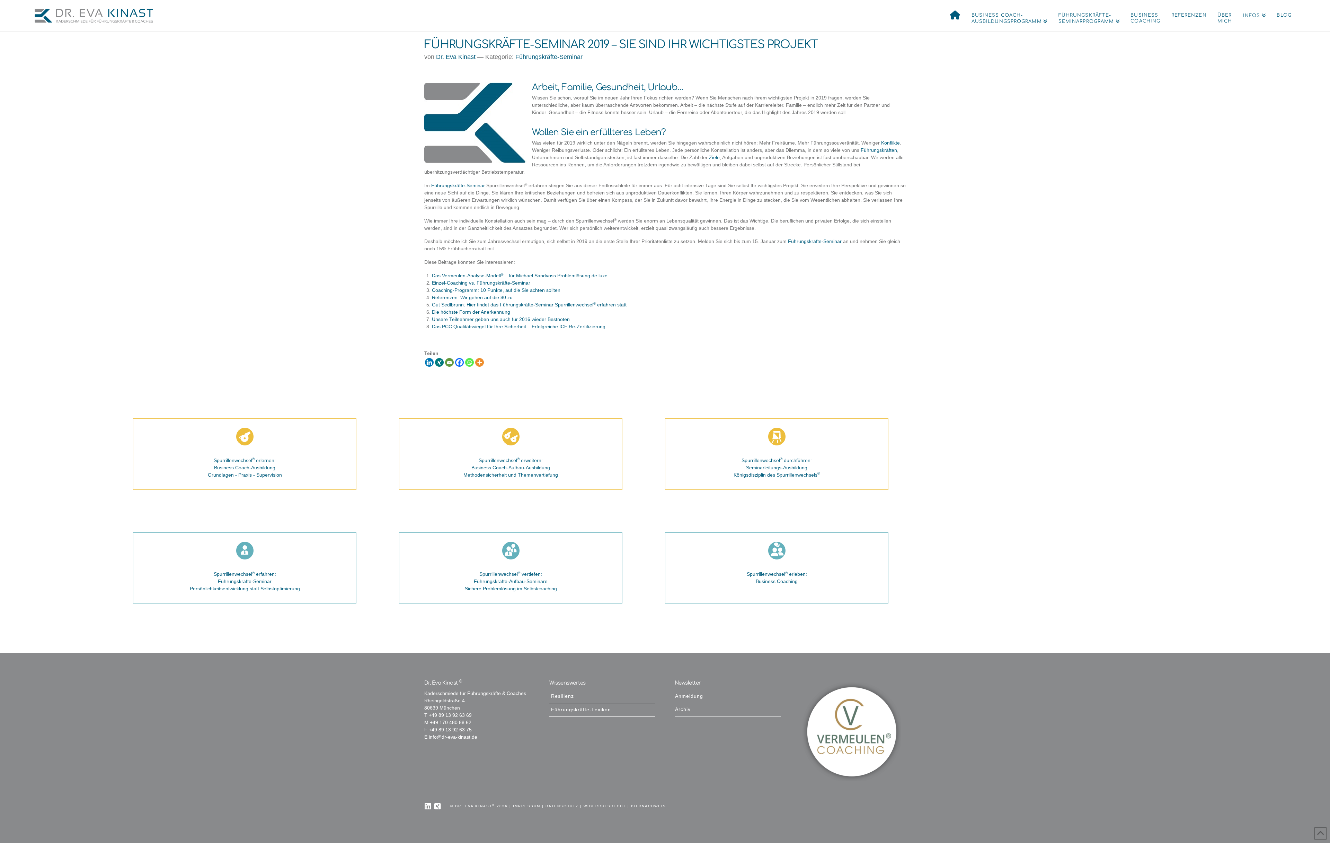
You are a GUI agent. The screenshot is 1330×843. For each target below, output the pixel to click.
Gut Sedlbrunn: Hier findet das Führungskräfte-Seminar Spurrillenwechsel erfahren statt (529, 304)
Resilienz (562, 696)
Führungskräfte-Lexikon (581, 709)
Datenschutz (562, 806)
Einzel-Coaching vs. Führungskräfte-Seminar (481, 283)
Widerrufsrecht (605, 806)
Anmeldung (689, 696)
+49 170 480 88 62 (450, 722)
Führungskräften (879, 150)
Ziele (714, 157)
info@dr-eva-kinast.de (453, 737)
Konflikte (890, 143)
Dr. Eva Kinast (456, 56)
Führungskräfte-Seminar (549, 56)
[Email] (449, 362)
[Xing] (439, 362)
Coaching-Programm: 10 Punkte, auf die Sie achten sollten (496, 290)
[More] (479, 362)
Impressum (526, 806)
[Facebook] (459, 362)
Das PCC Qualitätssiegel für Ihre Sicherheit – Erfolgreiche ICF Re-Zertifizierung (518, 326)
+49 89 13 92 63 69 (450, 715)
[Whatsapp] (469, 362)
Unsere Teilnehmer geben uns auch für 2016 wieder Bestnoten (501, 319)
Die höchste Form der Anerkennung (471, 312)
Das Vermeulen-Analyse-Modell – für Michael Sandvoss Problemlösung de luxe (520, 275)
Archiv (683, 709)
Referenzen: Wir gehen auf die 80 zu (472, 297)
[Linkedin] (429, 362)
